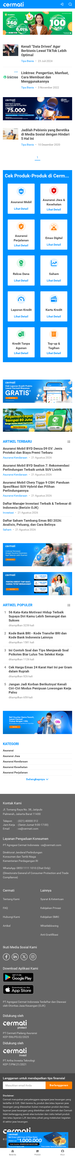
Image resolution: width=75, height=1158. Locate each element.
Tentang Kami (11, 899)
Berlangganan (59, 1085)
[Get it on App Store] (37, 989)
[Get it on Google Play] (37, 977)
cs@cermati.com (28, 828)
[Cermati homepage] (17, 1130)
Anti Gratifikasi (49, 934)
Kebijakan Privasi (50, 908)
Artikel (6, 925)
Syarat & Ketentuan (52, 899)
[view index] (69, 441)
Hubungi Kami (11, 916)
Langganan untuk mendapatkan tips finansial (34, 1078)
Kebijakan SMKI (49, 916)
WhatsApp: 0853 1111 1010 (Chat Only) (26, 868)
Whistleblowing (49, 925)
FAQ (5, 908)
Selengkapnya (36, 779)
